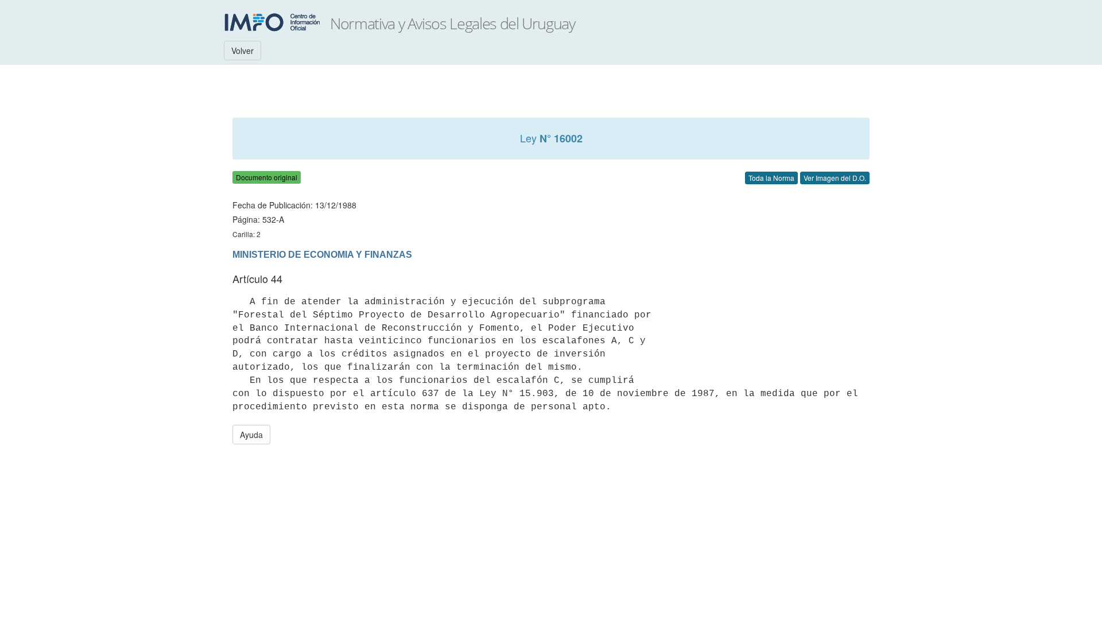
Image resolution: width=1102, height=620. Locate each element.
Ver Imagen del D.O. (835, 178)
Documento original (266, 177)
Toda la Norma (771, 178)
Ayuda (251, 434)
